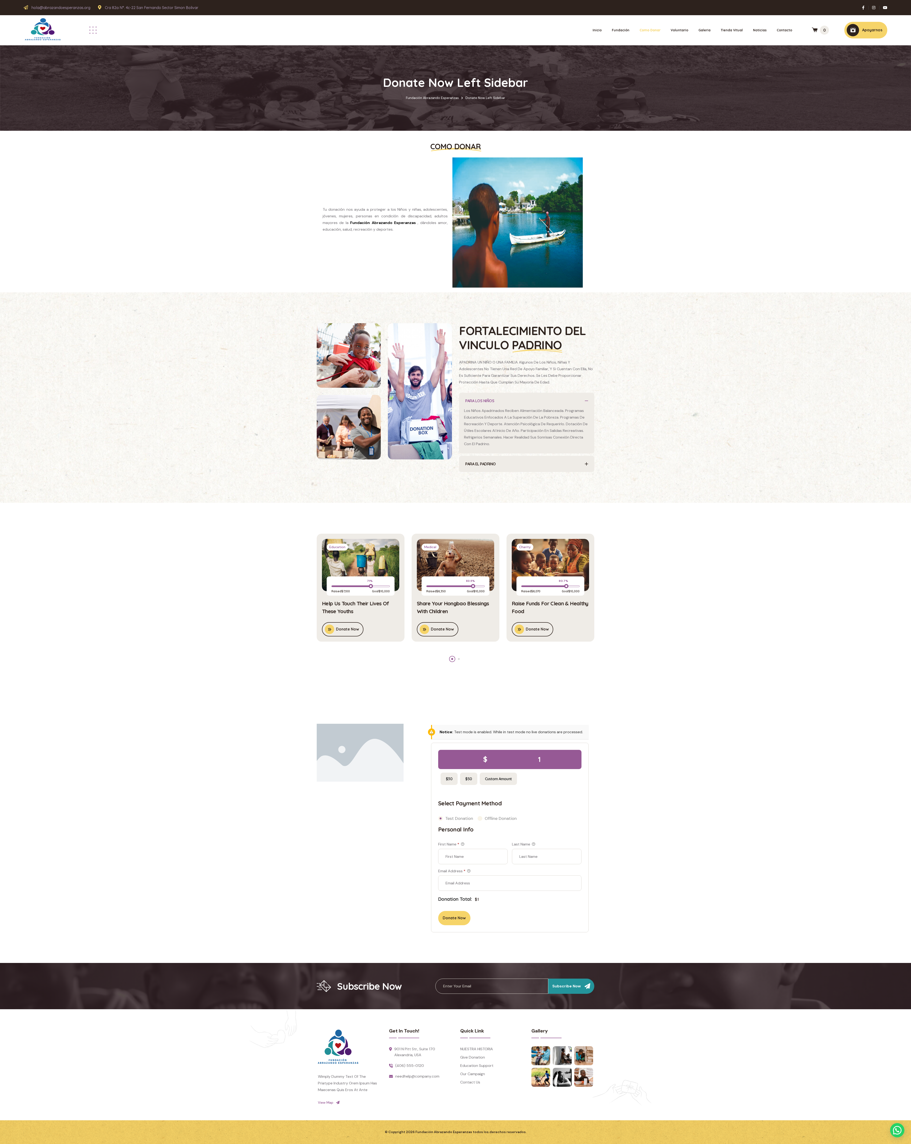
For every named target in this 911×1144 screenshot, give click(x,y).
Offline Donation (501, 818)
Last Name (521, 844)
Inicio (597, 30)
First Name (448, 844)
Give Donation (472, 1057)
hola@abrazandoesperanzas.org (61, 7)
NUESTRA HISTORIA (476, 1048)
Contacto (784, 30)
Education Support (476, 1065)
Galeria (704, 30)
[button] (452, 659)
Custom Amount (498, 778)
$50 (468, 778)
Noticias (760, 30)
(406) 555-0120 (409, 1065)
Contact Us (470, 1082)
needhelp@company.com (417, 1076)
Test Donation (459, 818)
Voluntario (679, 30)
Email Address (451, 871)
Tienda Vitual (732, 30)
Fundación (620, 30)
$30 (449, 778)
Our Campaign (472, 1073)
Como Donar (650, 30)
